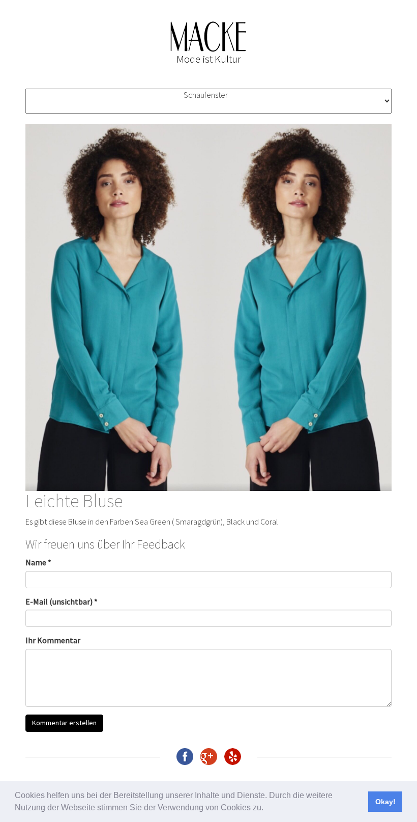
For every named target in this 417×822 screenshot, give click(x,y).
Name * (38, 562)
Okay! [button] (385, 802)
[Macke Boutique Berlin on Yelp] (232, 756)
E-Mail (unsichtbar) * (61, 601)
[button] (267, 808)
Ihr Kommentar (52, 640)
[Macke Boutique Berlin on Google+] (208, 756)
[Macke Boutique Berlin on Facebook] (184, 756)
